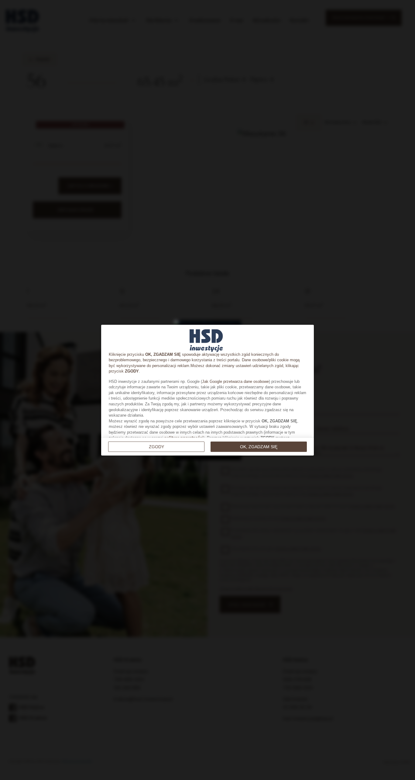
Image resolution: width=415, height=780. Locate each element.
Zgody (156, 446)
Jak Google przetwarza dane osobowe (235, 381)
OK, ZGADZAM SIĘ (258, 446)
